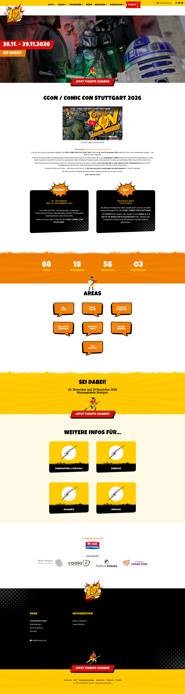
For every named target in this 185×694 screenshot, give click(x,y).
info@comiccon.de (165, 3)
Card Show (92, 309)
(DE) (95, 149)
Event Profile (103, 149)
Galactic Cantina (63, 328)
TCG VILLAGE (92, 347)
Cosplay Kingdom (121, 309)
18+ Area (63, 309)
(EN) (109, 149)
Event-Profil (89, 149)
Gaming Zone (92, 328)
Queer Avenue (121, 328)
